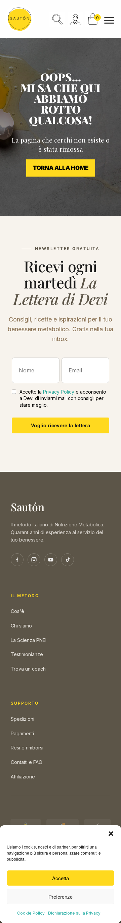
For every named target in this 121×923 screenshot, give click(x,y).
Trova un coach (28, 669)
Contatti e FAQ (26, 762)
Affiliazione (23, 776)
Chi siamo (21, 625)
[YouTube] (50, 559)
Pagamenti (22, 733)
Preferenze (60, 896)
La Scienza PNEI (28, 640)
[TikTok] (67, 559)
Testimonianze (27, 654)
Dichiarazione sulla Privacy (74, 913)
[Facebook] (17, 559)
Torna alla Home (60, 167)
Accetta (60, 878)
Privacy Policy (58, 392)
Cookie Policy (31, 913)
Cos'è (17, 611)
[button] (111, 833)
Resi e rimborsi (27, 747)
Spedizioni (22, 719)
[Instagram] (34, 559)
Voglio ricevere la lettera (60, 425)
